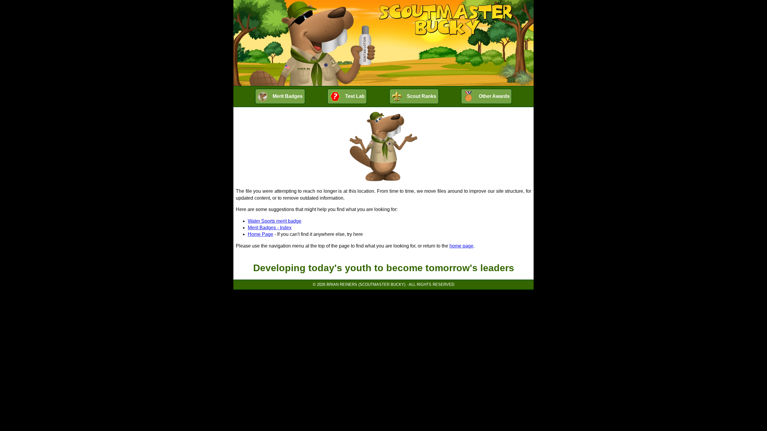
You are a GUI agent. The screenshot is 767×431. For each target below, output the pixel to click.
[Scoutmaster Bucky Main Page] (383, 43)
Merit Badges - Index (270, 227)
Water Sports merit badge (274, 221)
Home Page (260, 234)
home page (461, 245)
